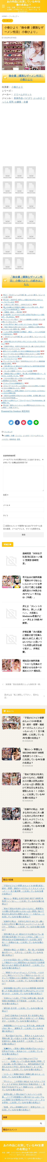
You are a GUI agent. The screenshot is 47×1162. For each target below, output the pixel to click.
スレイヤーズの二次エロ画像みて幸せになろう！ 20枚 (21, 354)
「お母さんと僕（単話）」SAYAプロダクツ (17, 304)
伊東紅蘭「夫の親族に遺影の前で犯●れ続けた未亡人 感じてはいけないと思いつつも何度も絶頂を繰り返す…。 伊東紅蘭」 (32, 641)
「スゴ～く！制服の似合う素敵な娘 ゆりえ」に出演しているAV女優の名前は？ (23, 1075)
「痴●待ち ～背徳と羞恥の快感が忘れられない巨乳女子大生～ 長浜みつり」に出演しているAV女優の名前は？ (23, 1051)
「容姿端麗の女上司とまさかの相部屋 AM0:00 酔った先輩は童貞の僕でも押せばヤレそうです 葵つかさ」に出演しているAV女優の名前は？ (23, 991)
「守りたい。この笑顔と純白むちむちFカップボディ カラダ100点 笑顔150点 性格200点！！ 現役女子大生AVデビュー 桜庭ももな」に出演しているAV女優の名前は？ (23, 1085)
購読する (10, 711)
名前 (5, 495)
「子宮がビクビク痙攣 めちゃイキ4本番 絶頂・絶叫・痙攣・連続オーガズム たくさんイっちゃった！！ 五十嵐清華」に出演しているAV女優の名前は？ (33, 728)
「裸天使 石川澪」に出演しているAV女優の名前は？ (22, 1009)
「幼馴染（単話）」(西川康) (12, 312)
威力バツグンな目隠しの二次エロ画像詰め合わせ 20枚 (21, 351)
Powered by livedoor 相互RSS (15, 411)
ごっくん (18, 436)
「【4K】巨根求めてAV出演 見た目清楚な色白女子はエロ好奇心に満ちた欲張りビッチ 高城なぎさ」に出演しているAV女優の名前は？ (23, 1018)
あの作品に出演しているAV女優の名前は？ (23, 3)
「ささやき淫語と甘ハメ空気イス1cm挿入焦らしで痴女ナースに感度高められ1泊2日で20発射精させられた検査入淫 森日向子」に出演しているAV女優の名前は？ (23, 963)
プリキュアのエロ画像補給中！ (13, 383)
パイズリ (27, 98)
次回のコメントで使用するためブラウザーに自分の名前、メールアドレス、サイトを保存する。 (22, 527)
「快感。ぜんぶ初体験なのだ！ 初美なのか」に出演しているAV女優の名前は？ (23, 1108)
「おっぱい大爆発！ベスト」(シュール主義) (18, 371)
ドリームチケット (23, 94)
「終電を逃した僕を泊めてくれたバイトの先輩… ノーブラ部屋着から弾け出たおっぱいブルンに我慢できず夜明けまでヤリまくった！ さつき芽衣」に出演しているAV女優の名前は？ (23, 1098)
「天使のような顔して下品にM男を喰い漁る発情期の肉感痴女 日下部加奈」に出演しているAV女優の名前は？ (23, 1001)
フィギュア (8, 432)
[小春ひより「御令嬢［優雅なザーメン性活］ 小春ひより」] (29, 422)
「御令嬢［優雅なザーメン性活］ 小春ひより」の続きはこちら (26, 280)
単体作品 (18, 98)
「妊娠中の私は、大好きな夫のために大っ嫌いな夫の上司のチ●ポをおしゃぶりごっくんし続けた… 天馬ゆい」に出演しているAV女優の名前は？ (34, 819)
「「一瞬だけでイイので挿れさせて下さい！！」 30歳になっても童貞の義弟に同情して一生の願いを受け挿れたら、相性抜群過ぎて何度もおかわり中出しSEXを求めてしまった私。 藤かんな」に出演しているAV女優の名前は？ (23, 1064)
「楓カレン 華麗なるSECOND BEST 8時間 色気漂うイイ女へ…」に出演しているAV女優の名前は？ (34, 756)
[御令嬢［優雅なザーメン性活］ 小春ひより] (7, 178)
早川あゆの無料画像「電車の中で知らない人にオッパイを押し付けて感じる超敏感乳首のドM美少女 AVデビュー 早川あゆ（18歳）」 (32, 587)
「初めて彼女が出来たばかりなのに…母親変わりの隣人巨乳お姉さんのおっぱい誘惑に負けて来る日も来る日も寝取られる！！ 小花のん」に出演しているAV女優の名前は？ (23, 912)
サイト (5, 515)
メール (6, 505)
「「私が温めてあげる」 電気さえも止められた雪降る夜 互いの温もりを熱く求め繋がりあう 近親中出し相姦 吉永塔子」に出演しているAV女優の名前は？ (23, 1039)
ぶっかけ (37, 98)
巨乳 (11, 102)
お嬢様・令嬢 (21, 102)
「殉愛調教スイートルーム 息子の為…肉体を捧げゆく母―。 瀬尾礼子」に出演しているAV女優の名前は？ (23, 1028)
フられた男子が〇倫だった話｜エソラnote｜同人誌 (20, 324)
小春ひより (17, 87)
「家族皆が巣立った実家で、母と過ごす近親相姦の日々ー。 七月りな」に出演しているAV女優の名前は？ (23, 952)
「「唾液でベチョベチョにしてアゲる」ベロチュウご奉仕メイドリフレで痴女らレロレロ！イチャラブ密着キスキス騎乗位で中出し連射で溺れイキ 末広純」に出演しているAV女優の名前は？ (23, 978)
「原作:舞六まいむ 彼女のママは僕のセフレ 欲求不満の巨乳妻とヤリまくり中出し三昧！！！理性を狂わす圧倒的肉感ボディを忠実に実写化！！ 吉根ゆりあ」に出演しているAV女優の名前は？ (34, 854)
